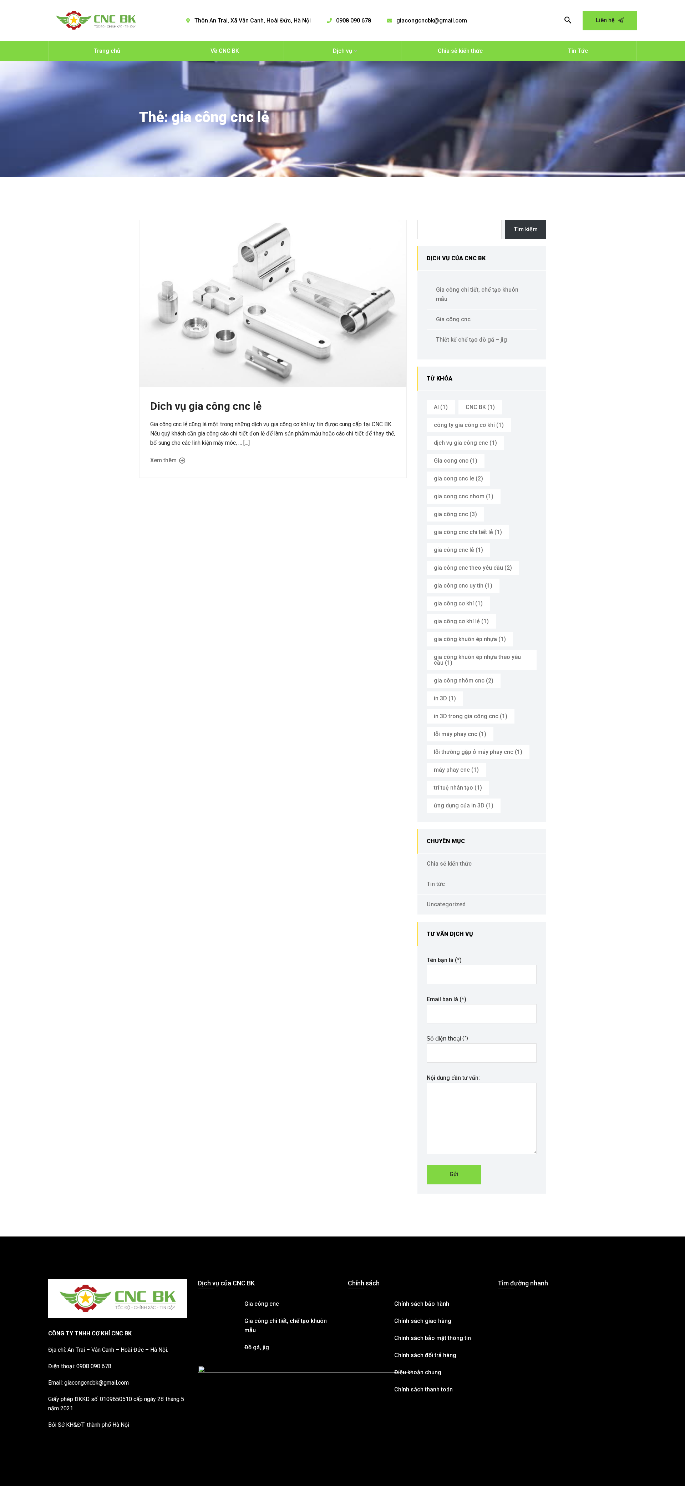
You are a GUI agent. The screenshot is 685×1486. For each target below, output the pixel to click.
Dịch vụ (342, 50)
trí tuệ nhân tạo (458, 787)
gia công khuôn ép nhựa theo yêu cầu (477, 660)
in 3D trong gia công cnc (470, 716)
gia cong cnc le (458, 478)
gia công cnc (455, 514)
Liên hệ (606, 20)
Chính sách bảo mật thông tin (432, 1338)
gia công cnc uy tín (463, 585)
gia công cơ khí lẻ (461, 621)
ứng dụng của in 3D (463, 805)
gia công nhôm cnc (463, 680)
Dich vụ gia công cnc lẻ (206, 406)
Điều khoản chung (417, 1372)
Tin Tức (578, 50)
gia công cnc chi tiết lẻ (468, 532)
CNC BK (480, 407)
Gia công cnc (453, 319)
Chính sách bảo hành (421, 1303)
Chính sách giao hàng (422, 1321)
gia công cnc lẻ (458, 549)
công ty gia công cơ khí (469, 425)
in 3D (445, 698)
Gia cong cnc (455, 460)
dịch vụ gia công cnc (465, 442)
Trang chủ (107, 50)
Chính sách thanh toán (423, 1389)
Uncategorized (446, 904)
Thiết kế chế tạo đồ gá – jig (471, 339)
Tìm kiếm (526, 229)
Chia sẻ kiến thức (460, 50)
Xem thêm (164, 460)
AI (441, 407)
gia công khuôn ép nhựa (470, 639)
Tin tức (436, 884)
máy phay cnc (456, 769)
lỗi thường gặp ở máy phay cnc (478, 752)
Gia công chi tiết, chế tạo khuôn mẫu (477, 294)
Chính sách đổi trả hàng (425, 1355)
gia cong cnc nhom (463, 496)
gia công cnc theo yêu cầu (473, 567)
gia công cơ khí (458, 603)
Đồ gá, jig (256, 1347)
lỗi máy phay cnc (460, 734)
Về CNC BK (224, 50)
